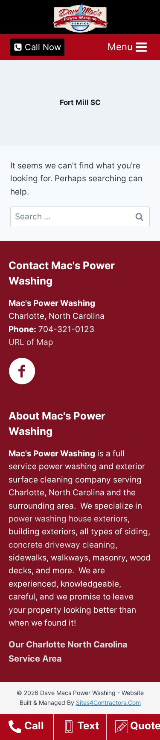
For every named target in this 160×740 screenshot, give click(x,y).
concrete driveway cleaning (62, 545)
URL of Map (31, 342)
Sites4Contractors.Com (108, 702)
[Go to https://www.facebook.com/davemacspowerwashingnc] (22, 372)
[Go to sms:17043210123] (84, 728)
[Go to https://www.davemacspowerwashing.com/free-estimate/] (137, 728)
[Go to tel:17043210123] (31, 728)
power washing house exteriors (68, 519)
